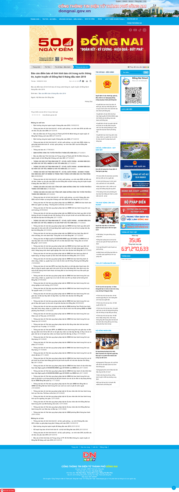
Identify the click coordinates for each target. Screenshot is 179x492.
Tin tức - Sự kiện (49, 19)
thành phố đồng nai (134, 23)
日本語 (125, 1)
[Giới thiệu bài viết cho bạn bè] (83, 81)
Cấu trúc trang (85, 447)
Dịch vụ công (90, 19)
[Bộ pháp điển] (135, 202)
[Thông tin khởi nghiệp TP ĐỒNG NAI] (135, 184)
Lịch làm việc (127, 109)
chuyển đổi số (132, 19)
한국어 (131, 1)
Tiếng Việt (138, 1)
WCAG (100, 19)
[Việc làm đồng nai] (135, 218)
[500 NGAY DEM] (89, 44)
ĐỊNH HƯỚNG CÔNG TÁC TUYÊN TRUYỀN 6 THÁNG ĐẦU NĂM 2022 (55, 153)
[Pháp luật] (135, 164)
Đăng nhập (103, 447)
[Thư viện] (135, 210)
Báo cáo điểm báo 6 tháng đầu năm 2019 (52, 93)
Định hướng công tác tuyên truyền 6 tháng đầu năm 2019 (51, 125)
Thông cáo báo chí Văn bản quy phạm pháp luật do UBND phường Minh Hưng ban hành (61, 412)
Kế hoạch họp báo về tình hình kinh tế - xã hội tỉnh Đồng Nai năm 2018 (56, 429)
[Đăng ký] (135, 175)
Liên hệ (95, 447)
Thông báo (126, 256)
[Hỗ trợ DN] (135, 225)
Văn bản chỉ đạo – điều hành (70, 19)
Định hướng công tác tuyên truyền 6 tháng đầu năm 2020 (51, 139)
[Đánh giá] (135, 192)
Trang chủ (34, 19)
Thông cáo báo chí (39, 150)
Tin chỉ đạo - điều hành (105, 72)
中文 (144, 1)
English (118, 1)
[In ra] (87, 81)
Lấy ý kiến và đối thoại (114, 19)
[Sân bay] (135, 150)
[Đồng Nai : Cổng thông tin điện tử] (44, 8)
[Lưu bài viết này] (91, 81)
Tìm (146, 72)
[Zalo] (135, 91)
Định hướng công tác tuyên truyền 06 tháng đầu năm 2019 (52, 426)
